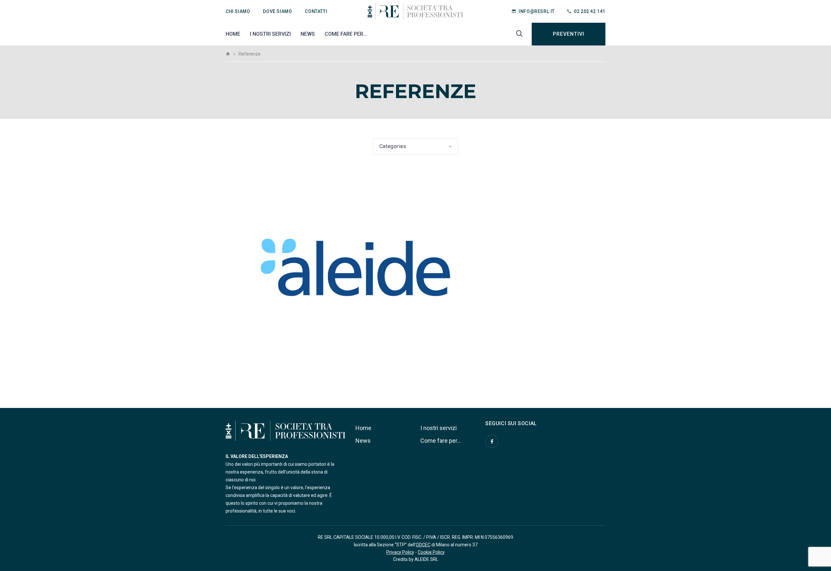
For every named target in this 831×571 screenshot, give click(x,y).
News (308, 34)
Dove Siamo (277, 11)
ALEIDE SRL (426, 559)
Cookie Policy (431, 552)
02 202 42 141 (589, 11)
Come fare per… (346, 34)
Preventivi (568, 34)
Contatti (316, 11)
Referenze (247, 353)
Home (233, 34)
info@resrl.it (537, 11)
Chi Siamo (238, 11)
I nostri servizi (270, 34)
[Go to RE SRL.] (228, 54)
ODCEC (423, 544)
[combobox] (415, 146)
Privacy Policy (400, 552)
